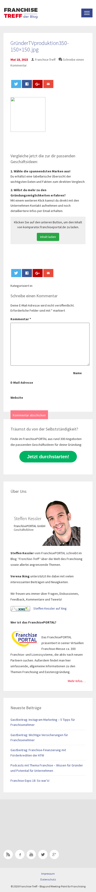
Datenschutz (48, 879)
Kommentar (20, 319)
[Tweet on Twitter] (16, 84)
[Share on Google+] (38, 84)
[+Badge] (36, 818)
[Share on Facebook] (27, 84)
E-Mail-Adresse (21, 382)
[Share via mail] (48, 84)
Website (16, 397)
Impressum (48, 873)
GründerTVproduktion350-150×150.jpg (39, 46)
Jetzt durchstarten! (48, 456)
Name (77, 373)
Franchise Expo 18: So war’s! (29, 780)
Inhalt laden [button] (48, 237)
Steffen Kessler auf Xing (50, 608)
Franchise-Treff (45, 59)
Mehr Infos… (77, 681)
